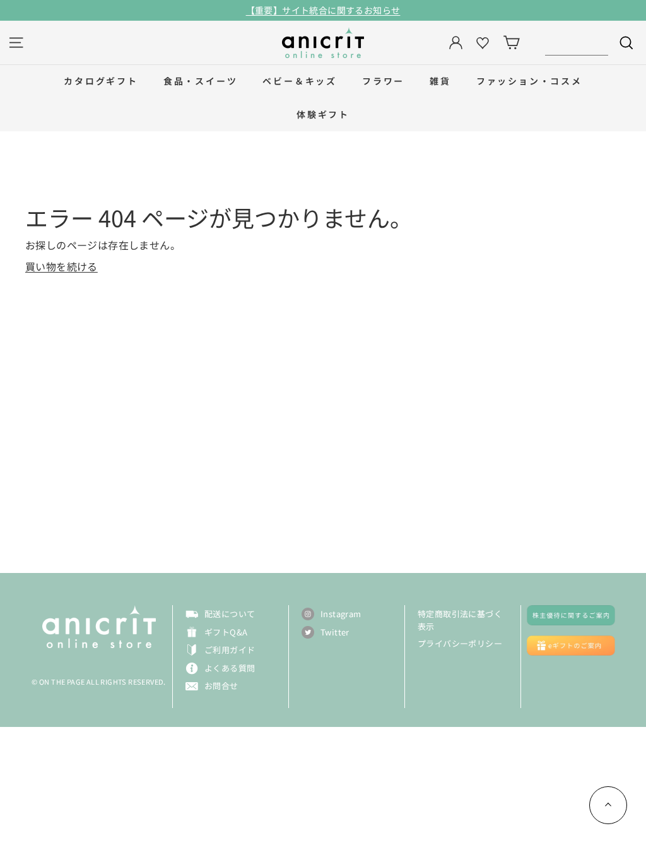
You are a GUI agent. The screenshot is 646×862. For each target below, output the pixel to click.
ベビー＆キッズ (299, 80)
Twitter (334, 632)
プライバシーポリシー (460, 643)
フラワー (383, 80)
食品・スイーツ (200, 80)
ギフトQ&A (225, 632)
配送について (229, 614)
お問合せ (221, 686)
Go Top (608, 805)
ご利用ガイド (229, 650)
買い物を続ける (61, 266)
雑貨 (440, 80)
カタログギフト (101, 80)
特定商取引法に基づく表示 (460, 620)
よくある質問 (229, 668)
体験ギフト (323, 114)
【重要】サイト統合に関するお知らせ (323, 10)
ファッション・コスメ (529, 80)
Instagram (340, 614)
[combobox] (576, 43)
